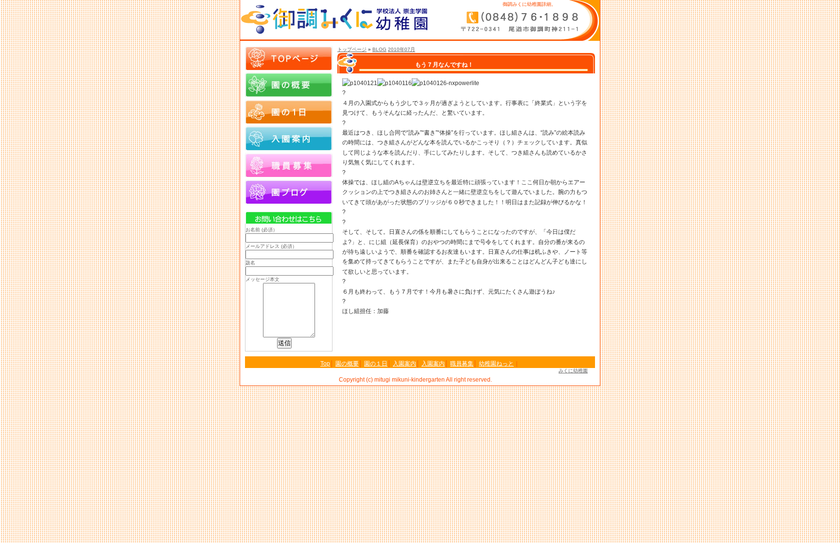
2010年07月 (401, 49)
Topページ (288, 58)
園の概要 (288, 84)
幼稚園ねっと (496, 363)
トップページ (352, 49)
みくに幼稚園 (573, 370)
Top (325, 363)
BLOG (379, 49)
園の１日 (288, 111)
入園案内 (288, 138)
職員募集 (288, 165)
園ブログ (288, 191)
